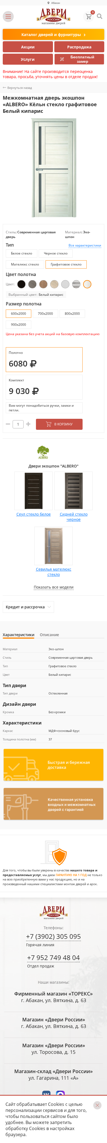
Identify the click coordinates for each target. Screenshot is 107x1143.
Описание (49, 634)
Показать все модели (54, 587)
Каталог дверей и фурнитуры (51, 34)
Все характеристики (85, 245)
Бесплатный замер (82, 59)
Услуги (28, 59)
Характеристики (18, 634)
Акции (28, 47)
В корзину (63, 424)
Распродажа (79, 47)
